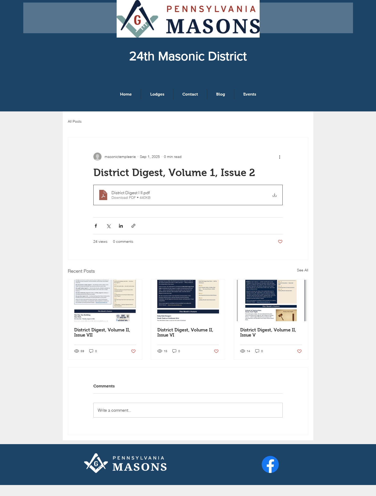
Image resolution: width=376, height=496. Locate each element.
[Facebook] (270, 464)
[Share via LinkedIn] (120, 225)
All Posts (75, 121)
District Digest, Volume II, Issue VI (185, 332)
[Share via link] (133, 225)
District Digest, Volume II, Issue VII (102, 332)
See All (302, 270)
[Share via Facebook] (95, 225)
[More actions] (280, 157)
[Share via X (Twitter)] (108, 225)
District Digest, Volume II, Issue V (268, 332)
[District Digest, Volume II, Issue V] (271, 300)
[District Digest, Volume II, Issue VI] (188, 300)
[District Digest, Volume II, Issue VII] (105, 300)
